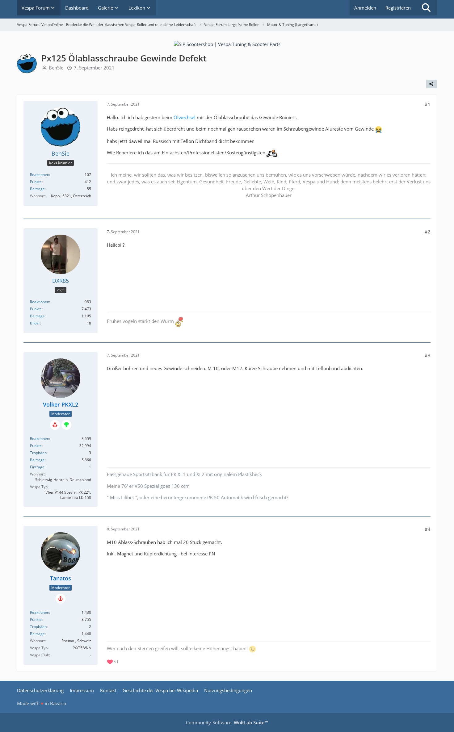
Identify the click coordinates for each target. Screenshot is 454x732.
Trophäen (38, 452)
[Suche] (426, 7)
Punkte (36, 181)
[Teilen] (431, 84)
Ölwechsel (184, 117)
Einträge (37, 467)
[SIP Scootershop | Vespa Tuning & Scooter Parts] (227, 43)
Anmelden (365, 8)
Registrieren (398, 8)
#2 (428, 231)
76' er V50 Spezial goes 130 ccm (155, 486)
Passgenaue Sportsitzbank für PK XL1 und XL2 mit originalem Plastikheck (184, 474)
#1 (428, 104)
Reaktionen (39, 174)
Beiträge (37, 188)
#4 (428, 529)
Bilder (35, 323)
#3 (428, 355)
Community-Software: (227, 722)
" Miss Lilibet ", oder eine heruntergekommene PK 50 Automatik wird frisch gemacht (196, 497)
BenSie (56, 68)
